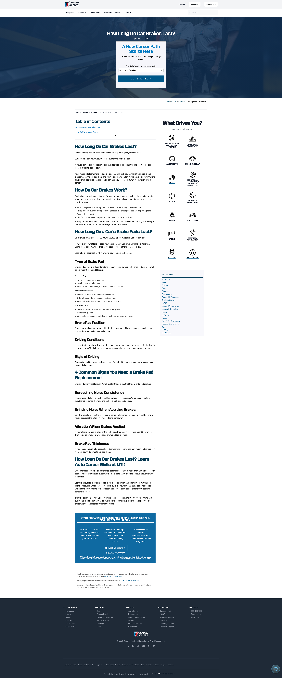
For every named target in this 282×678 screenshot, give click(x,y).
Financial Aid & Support (112, 12)
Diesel (164, 288)
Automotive (181, 102)
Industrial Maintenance (170, 306)
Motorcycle (166, 315)
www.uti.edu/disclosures (113, 576)
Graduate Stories (168, 300)
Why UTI (129, 12)
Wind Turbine (167, 333)
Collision (165, 285)
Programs (70, 12)
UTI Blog (173, 102)
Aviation (165, 282)
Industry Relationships (170, 309)
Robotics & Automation (170, 324)
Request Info (211, 4)
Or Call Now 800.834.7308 (115, 553)
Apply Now (195, 4)
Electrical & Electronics (170, 297)
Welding (165, 330)
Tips (163, 327)
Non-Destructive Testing (171, 321)
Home (168, 102)
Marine (164, 312)
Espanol (182, 4)
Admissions (95, 12)
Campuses (82, 12)
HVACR (164, 303)
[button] (115, 135)
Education (165, 291)
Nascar (164, 318)
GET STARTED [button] (139, 78)
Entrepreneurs (167, 294)
